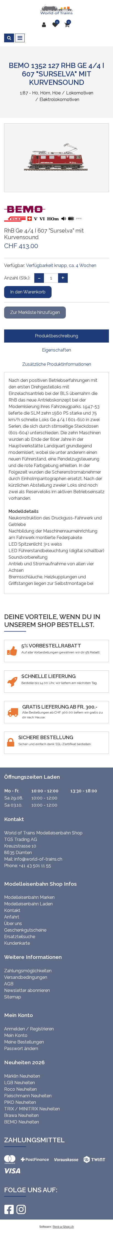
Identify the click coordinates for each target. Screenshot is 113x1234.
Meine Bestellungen (24, 1042)
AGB (8, 983)
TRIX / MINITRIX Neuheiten (32, 1108)
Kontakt (12, 910)
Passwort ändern (21, 1048)
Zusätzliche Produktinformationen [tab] (56, 364)
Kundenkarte (17, 943)
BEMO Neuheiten (21, 1122)
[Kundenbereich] (45, 24)
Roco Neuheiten (20, 1089)
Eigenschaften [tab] (56, 350)
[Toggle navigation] (20, 38)
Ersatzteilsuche (19, 936)
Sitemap (12, 997)
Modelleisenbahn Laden (28, 903)
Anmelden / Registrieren (29, 1028)
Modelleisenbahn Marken (29, 897)
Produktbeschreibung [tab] (56, 335)
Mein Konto (15, 1035)
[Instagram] (21, 1209)
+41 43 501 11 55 (35, 865)
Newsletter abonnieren (27, 990)
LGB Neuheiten (19, 1082)
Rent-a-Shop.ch (63, 1226)
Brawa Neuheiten (21, 1115)
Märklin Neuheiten (22, 1076)
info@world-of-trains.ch (38, 859)
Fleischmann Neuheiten (28, 1095)
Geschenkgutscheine (25, 930)
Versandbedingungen (25, 977)
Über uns (13, 923)
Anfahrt (11, 917)
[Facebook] (8, 1209)
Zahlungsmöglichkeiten (28, 970)
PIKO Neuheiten (20, 1102)
